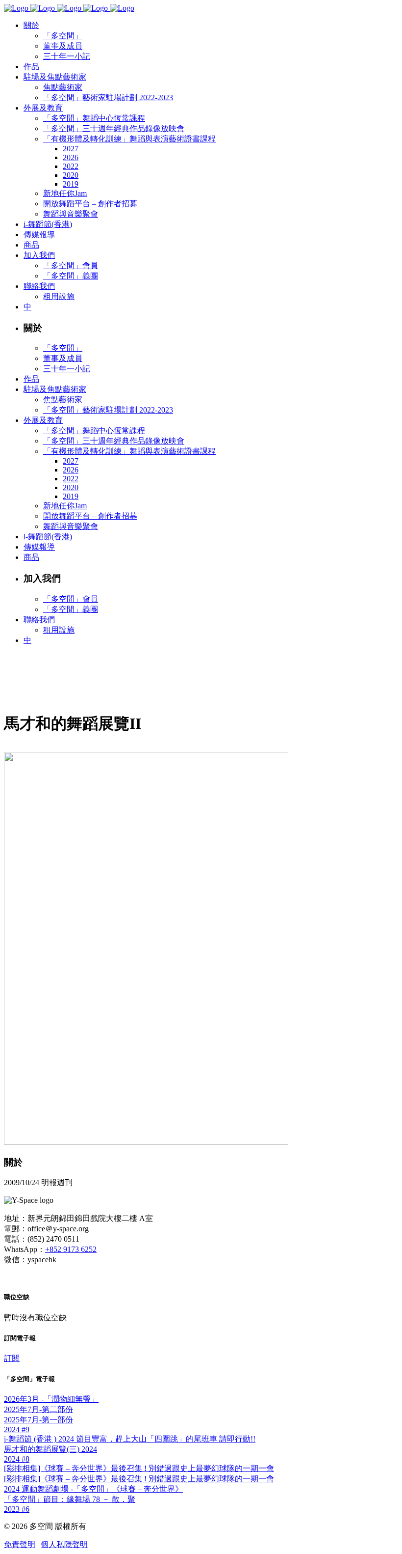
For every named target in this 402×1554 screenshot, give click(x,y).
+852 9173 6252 (71, 1249)
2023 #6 (16, 1509)
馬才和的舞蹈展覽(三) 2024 (50, 1449)
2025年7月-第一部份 (38, 1419)
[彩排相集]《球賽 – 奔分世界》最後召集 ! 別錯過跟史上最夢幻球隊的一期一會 (139, 1468)
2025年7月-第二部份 (38, 1409)
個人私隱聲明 (64, 1544)
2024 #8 (16, 1459)
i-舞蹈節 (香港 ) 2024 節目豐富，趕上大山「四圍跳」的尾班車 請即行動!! (129, 1439)
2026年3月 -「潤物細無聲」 (51, 1399)
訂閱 (12, 1358)
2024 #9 (16, 1429)
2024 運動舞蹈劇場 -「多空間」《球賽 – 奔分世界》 (93, 1489)
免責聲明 (19, 1544)
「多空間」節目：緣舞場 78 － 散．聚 (69, 1499)
